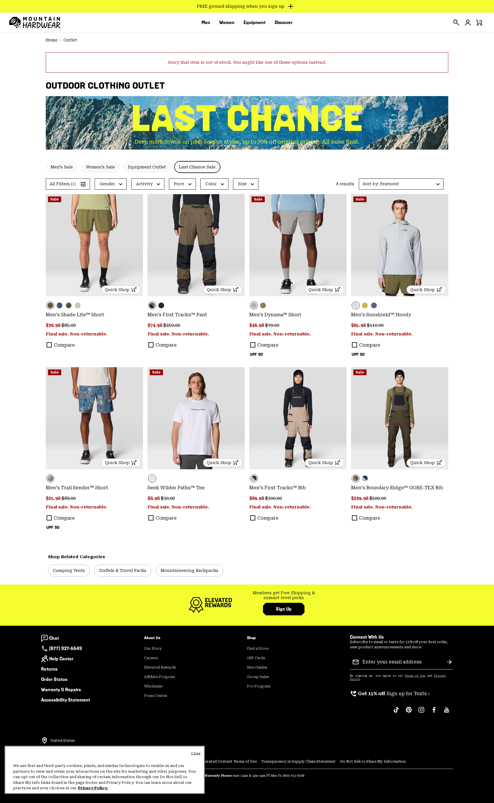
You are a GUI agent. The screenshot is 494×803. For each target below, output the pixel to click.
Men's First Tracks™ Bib (277, 487)
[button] (401, 184)
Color (211, 184)
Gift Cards (256, 658)
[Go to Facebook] (434, 712)
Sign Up (284, 609)
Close (195, 753)
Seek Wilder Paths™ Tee (176, 487)
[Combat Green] (94, 245)
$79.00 (272, 325)
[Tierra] (263, 305)
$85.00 (68, 325)
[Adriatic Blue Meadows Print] (94, 418)
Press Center (156, 696)
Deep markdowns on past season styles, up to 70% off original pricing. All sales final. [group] (247, 142)
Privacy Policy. (93, 788)
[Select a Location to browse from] (44, 740)
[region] (105, 770)
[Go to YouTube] (446, 712)
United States (62, 741)
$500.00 (377, 498)
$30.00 (168, 498)
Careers (151, 658)
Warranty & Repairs (61, 689)
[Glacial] (399, 245)
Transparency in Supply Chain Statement (298, 762)
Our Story (153, 649)
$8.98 (154, 498)
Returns (49, 669)
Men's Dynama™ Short (275, 314)
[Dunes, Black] (297, 418)
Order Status (54, 679)
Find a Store (257, 649)
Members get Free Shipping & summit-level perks (284, 595)
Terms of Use (415, 675)
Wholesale (153, 686)
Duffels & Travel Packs (122, 570)
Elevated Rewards (160, 667)
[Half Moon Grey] (78, 305)
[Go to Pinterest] (409, 712)
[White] (196, 418)
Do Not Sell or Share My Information (373, 762)
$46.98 (257, 325)
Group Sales (258, 677)
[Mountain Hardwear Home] (35, 22)
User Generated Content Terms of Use (222, 762)
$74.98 (155, 325)
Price (179, 184)
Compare (64, 345)
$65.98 (359, 325)
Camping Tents (69, 570)
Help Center (61, 658)
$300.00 (273, 498)
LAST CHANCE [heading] (247, 118)
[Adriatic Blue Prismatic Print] (59, 305)
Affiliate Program (159, 677)
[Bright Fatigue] (365, 305)
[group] (283, 596)
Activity (144, 184)
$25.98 (53, 498)
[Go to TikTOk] (396, 712)
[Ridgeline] (399, 418)
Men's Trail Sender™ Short (77, 487)
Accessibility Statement (65, 700)
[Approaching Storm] (297, 245)
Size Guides (257, 667)
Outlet (70, 40)
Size (242, 184)
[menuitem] (206, 23)
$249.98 (360, 498)
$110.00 (375, 325)
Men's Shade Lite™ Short (75, 314)
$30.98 (53, 325)
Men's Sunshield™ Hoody (381, 314)
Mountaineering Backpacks (189, 570)
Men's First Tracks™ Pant (177, 314)
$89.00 (68, 498)
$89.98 (257, 498)
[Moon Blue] (374, 305)
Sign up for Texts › (390, 693)
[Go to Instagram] (421, 712)
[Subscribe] (449, 662)
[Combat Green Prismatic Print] (69, 305)
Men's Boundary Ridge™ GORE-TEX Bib (397, 487)
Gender (107, 184)
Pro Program (258, 686)
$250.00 (171, 325)
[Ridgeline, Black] (196, 245)
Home (51, 40)
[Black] (161, 305)
